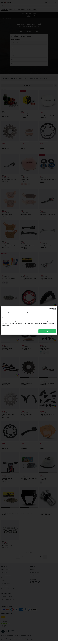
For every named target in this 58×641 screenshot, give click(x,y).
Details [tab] (29, 312)
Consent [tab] (10, 312)
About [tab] (48, 312)
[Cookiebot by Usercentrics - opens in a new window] (50, 308)
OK (47, 331)
